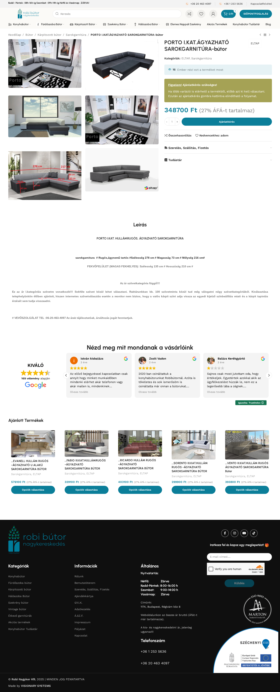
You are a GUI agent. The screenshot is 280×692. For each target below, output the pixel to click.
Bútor (29, 35)
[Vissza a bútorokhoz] (265, 35)
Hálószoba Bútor (19, 596)
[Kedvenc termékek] (201, 14)
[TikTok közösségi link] (254, 533)
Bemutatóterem (84, 582)
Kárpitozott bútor (49, 35)
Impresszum (82, 622)
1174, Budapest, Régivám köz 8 (161, 606)
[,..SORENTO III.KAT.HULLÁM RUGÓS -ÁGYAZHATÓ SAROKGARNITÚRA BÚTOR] (194, 444)
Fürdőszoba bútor (20, 582)
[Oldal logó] (28, 13)
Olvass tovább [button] (79, 391)
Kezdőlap (14, 35)
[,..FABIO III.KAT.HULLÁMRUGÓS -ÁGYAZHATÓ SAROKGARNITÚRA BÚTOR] (87, 443)
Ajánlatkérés (227, 121)
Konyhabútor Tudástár (23, 629)
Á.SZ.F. (78, 615)
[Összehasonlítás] (189, 14)
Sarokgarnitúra (76, 35)
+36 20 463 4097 (155, 663)
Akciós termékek (19, 622)
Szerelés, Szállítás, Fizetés (91, 589)
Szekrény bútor (18, 602)
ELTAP (255, 43)
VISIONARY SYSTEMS (36, 686)
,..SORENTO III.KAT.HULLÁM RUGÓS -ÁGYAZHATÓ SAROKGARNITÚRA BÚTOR (190, 467)
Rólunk (79, 576)
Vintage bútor (17, 609)
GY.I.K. (78, 602)
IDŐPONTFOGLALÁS (255, 13)
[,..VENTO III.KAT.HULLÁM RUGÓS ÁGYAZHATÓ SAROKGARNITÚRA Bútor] (247, 444)
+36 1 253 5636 (153, 651)
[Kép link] (37, 539)
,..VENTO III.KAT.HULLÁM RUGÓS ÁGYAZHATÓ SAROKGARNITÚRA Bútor (247, 467)
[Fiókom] (213, 14)
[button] (269, 375)
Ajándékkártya (83, 596)
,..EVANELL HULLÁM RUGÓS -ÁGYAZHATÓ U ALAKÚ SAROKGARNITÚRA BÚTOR (29, 465)
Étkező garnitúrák (20, 615)
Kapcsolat (80, 635)
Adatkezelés (82, 609)
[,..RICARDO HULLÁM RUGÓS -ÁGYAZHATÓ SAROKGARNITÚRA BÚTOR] (140, 443)
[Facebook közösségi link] (225, 533)
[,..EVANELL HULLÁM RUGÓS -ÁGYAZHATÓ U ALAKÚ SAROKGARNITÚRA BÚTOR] (33, 443)
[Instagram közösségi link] (234, 533)
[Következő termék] (269, 35)
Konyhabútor (16, 576)
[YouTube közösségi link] (244, 533)
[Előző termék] (260, 35)
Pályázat (79, 629)
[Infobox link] (198, 4)
